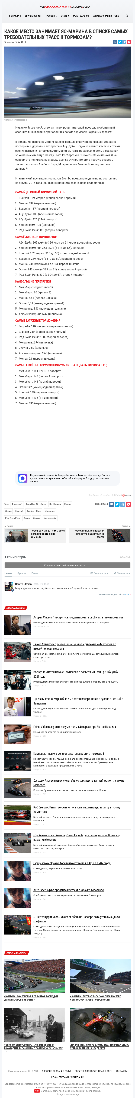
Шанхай (19, 511)
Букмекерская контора (105, 16)
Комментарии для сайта (115, 594)
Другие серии (32, 16)
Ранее (34, 573)
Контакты (121, 1071)
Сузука (36, 518)
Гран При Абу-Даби (36, 504)
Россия (51, 16)
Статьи (65, 16)
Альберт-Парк (34, 511)
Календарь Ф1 (81, 16)
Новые (8, 573)
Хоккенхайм (50, 518)
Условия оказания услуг (56, 1071)
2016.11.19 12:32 (41, 583)
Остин (8, 511)
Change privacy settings (67, 1094)
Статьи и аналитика (16, 953)
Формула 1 (15, 16)
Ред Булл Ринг (12, 518)
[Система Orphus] (126, 495)
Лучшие (21, 573)
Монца (67, 504)
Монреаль (50, 511)
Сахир (27, 518)
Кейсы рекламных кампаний (67, 1077)
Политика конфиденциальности (93, 1071)
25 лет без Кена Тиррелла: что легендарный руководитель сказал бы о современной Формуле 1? (33, 1048)
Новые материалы (15, 608)
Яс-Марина (55, 504)
